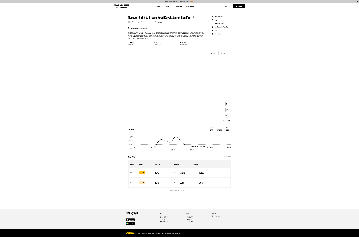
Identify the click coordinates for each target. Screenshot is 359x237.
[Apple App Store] (130, 220)
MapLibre (225, 121)
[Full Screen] (227, 104)
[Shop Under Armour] (130, 233)
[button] (226, 6)
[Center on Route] (227, 110)
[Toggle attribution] (229, 121)
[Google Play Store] (130, 224)
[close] (357, 1)
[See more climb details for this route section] (226, 173)
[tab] (157, 6)
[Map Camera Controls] (227, 115)
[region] (179, 86)
